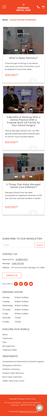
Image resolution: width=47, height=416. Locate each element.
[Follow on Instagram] (21, 284)
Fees (4, 342)
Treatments (7, 338)
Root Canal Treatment (12, 377)
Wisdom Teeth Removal (13, 373)
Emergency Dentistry (11, 365)
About (5, 334)
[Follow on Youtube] (31, 284)
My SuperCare (8, 346)
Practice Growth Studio (28, 411)
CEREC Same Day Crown (13, 381)
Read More (10, 75)
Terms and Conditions (32, 403)
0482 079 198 (18, 263)
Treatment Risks (9, 350)
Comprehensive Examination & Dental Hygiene (23, 361)
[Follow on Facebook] (16, 284)
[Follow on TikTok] (26, 284)
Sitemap (15, 405)
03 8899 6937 (22, 259)
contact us (11, 275)
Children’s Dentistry (11, 369)
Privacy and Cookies (13, 403)
